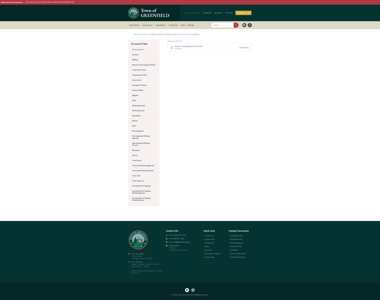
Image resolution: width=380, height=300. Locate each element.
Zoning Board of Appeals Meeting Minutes (141, 199)
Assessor (135, 55)
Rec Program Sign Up (213, 254)
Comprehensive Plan (139, 75)
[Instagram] (250, 25)
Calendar (190, 25)
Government (147, 25)
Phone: (177, 235)
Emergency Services (139, 85)
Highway (135, 95)
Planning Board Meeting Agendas (141, 137)
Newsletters (136, 116)
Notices (135, 121)
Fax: (176, 239)
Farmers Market (137, 90)
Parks (134, 126)
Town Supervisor (138, 181)
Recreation (136, 150)
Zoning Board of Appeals (141, 186)
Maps (134, 100)
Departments (134, 25)
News (183, 25)
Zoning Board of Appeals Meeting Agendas (141, 192)
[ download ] (244, 48)
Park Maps (234, 250)
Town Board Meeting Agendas (143, 166)
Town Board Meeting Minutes (143, 171)
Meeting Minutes (138, 111)
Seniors (135, 155)
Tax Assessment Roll (238, 254)
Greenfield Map (236, 246)
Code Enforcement (139, 70)
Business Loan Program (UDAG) (143, 65)
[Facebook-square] (244, 25)
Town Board (136, 160)
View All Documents (237, 257)
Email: (180, 242)
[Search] (236, 25)
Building (135, 60)
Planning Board (137, 131)
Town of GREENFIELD (155, 12)
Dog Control (136, 80)
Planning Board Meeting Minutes (141, 144)
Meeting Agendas (138, 106)
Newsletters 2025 (236, 236)
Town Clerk (136, 176)
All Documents (138, 49)
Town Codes (209, 257)
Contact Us (209, 236)
